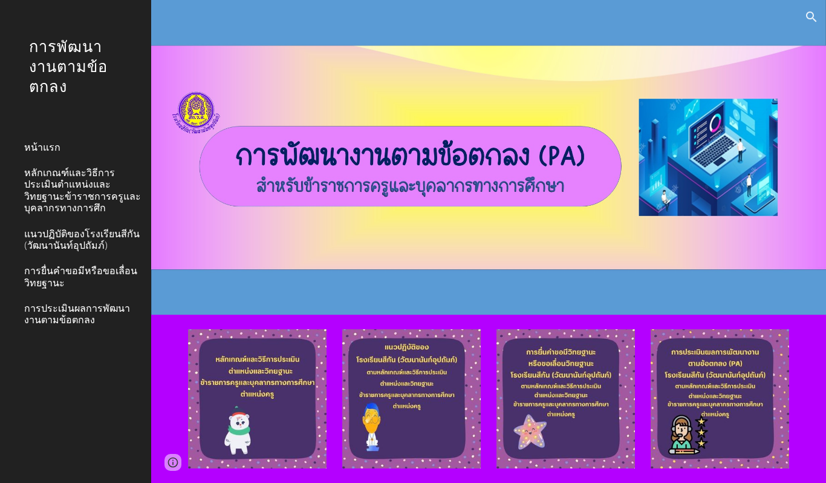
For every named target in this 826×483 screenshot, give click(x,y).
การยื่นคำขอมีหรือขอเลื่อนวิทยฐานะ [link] (80, 276)
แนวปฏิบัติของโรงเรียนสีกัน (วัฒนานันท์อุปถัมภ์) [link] (82, 239)
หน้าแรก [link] (42, 147)
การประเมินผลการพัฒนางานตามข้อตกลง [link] (77, 313)
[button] (811, 16)
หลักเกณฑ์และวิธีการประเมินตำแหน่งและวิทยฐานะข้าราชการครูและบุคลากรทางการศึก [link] (82, 189)
